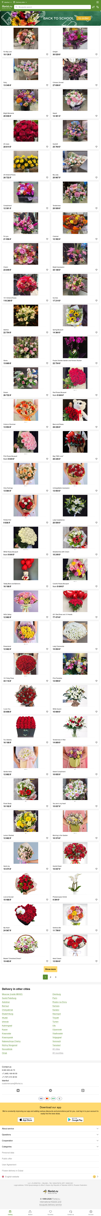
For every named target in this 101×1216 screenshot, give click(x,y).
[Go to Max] (82, 1090)
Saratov (55, 1009)
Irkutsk (5, 1017)
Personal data (8, 1152)
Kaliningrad (7, 1025)
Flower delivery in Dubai (12, 1170)
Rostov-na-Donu (59, 1002)
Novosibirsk (7, 1049)
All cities (56, 1049)
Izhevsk (5, 1021)
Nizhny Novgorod (9, 1045)
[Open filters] (97, 7)
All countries (57, 1053)
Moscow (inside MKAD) (12, 994)
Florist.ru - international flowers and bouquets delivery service (50, 1201)
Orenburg (56, 994)
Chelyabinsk (7, 1009)
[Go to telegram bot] (50, 1090)
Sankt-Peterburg (9, 998)
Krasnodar (6, 1033)
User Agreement (9, 1164)
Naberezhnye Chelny (11, 1041)
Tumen (55, 1021)
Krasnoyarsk (7, 1037)
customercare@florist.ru (12, 1083)
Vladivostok (57, 1033)
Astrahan (6, 1002)
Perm (54, 998)
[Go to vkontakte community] (18, 1090)
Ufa (54, 1025)
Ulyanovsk (57, 1029)
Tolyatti (55, 1017)
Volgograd (56, 1037)
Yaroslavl (56, 1045)
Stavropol (56, 1013)
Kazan (5, 1029)
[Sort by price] (93, 7)
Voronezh (56, 1041)
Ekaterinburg (7, 1013)
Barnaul (5, 1006)
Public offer (7, 1158)
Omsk (4, 1053)
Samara (55, 1006)
